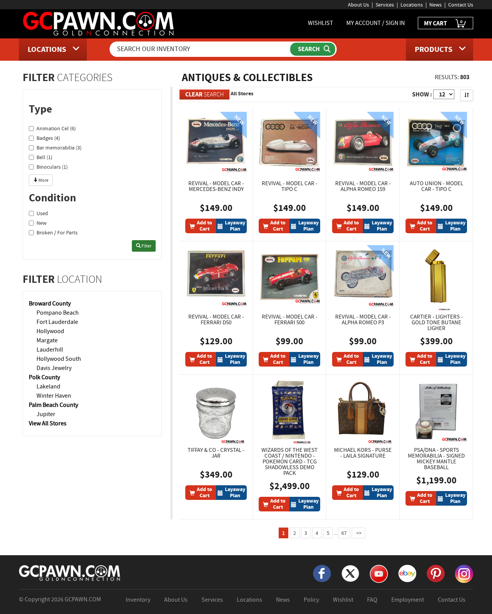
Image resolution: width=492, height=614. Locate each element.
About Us (358, 4)
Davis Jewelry (54, 368)
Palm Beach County (53, 405)
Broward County (50, 303)
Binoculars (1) (52, 166)
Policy (311, 600)
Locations (412, 4)
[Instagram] (464, 573)
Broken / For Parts (57, 232)
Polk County (44, 377)
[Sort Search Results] (466, 95)
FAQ (372, 600)
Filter (146, 246)
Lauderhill (50, 349)
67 (344, 532)
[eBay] (407, 572)
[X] (350, 572)
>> (358, 532)
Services (385, 4)
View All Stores (47, 423)
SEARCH (204, 94)
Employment (407, 600)
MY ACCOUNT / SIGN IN (375, 23)
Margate (47, 340)
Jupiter (46, 414)
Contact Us (460, 4)
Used (42, 213)
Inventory (138, 600)
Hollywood (50, 331)
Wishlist (343, 600)
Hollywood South (59, 359)
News (435, 4)
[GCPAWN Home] (70, 572)
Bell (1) (44, 157)
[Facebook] (322, 572)
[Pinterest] (436, 572)
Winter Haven (54, 396)
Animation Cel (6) (56, 128)
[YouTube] (379, 573)
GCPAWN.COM (83, 599)
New (42, 222)
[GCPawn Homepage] (99, 23)
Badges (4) (48, 137)
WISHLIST (320, 23)
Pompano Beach (58, 313)
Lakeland (48, 386)
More (43, 180)
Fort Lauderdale (57, 322)
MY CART (443, 22)
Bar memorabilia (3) (59, 147)
